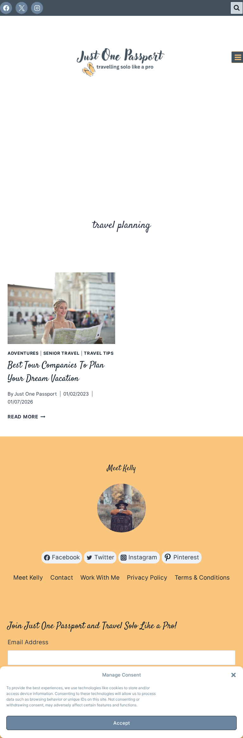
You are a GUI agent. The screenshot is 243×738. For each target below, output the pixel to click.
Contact (61, 577)
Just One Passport (35, 394)
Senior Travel (61, 353)
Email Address (28, 642)
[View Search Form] (236, 8)
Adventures (23, 353)
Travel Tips (99, 353)
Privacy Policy (147, 577)
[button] (233, 675)
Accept (121, 723)
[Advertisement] (121, 146)
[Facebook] (6, 8)
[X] (22, 8)
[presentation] (61, 308)
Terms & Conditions (202, 577)
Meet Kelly (28, 577)
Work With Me (100, 577)
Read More (27, 417)
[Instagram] (37, 8)
